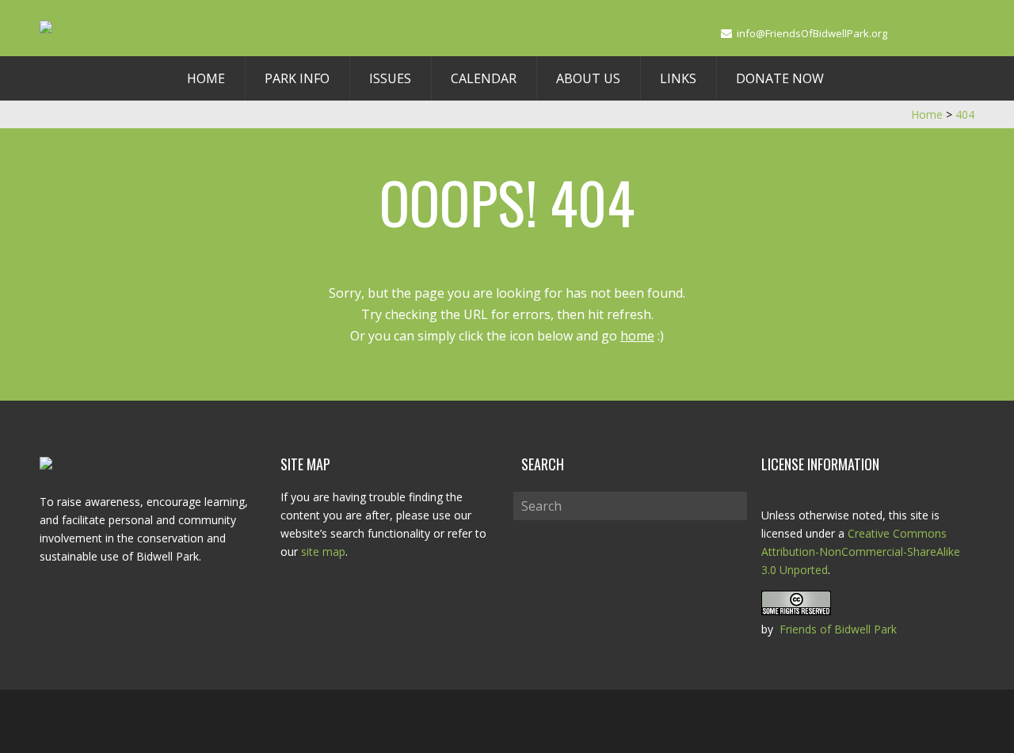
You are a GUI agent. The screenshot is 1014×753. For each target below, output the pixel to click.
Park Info (297, 78)
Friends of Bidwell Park (838, 629)
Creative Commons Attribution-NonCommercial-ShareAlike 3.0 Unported (860, 551)
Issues (390, 78)
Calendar (484, 78)
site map (323, 551)
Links (678, 78)
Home (206, 78)
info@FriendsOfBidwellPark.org (812, 33)
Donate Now (780, 78)
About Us (588, 78)
